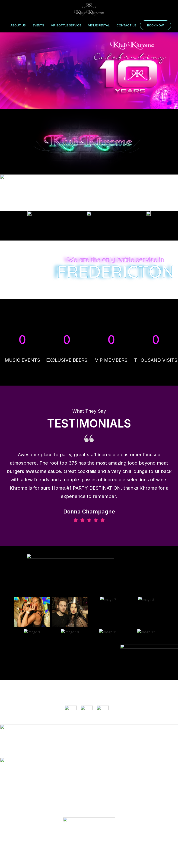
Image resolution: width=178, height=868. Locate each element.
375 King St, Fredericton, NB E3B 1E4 (89, 782)
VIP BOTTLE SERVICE (66, 25)
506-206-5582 (89, 803)
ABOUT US (18, 25)
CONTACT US (127, 25)
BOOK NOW (155, 25)
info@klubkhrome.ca (89, 792)
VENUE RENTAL (99, 25)
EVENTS (38, 25)
